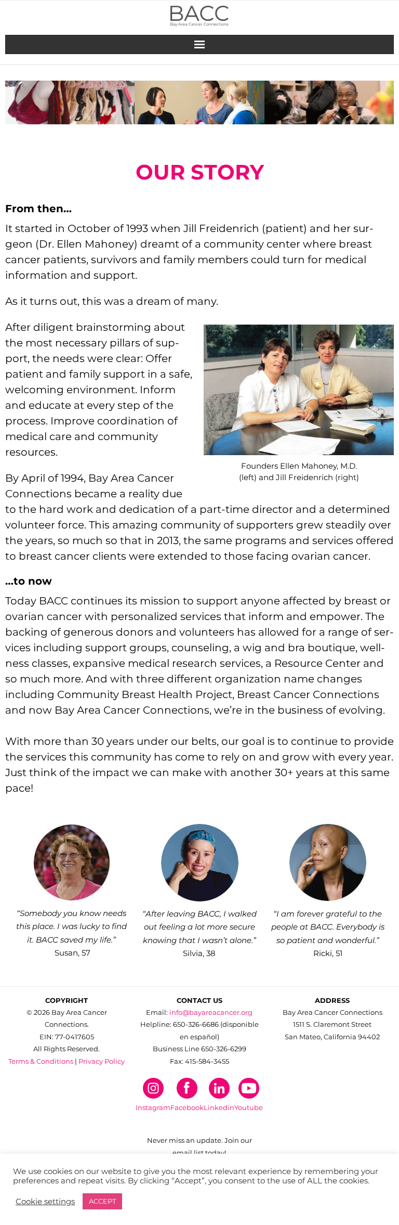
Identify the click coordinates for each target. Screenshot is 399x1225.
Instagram (153, 1107)
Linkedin (219, 1107)
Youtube (248, 1107)
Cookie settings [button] (45, 1201)
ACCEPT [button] (102, 1201)
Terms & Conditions (40, 1061)
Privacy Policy (101, 1061)
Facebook (187, 1107)
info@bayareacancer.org (210, 1012)
